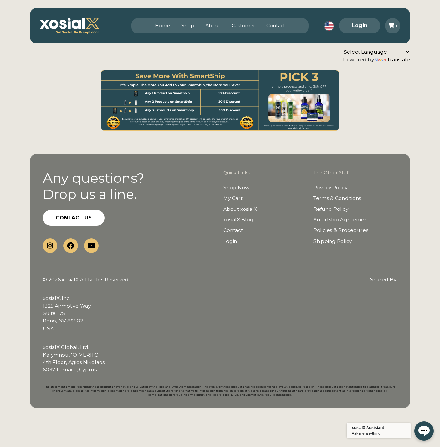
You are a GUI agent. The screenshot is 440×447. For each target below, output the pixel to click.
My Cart (233, 198)
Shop (187, 26)
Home (162, 26)
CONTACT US (74, 218)
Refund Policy (330, 209)
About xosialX (240, 209)
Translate (398, 59)
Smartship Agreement (341, 220)
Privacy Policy (330, 187)
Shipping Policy (332, 241)
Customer (243, 26)
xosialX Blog (238, 220)
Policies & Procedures (340, 230)
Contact (275, 26)
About (213, 26)
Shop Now (236, 187)
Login (360, 26)
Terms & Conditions (337, 198)
